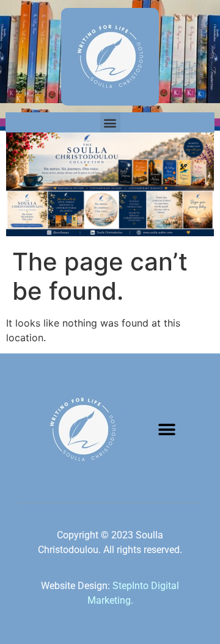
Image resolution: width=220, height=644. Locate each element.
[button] (110, 122)
